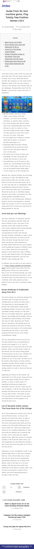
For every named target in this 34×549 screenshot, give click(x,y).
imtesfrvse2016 (9, 27)
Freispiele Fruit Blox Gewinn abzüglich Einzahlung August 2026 (17, 516)
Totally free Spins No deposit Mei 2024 (17, 526)
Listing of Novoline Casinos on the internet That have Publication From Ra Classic (14, 56)
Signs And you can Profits (13, 42)
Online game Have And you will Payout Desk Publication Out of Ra (15, 64)
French (7, 1)
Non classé (18, 29)
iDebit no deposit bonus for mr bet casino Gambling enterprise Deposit (17, 505)
